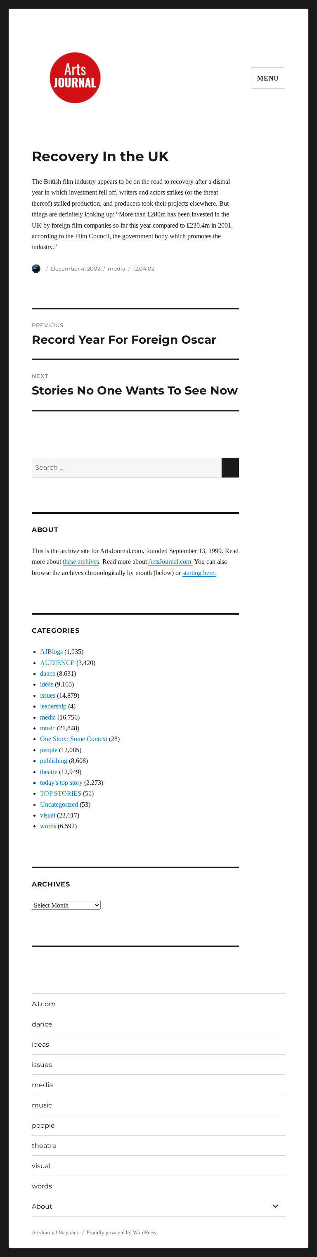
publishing (53, 760)
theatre (48, 771)
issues (47, 695)
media (116, 268)
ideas (46, 684)
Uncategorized (59, 804)
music (47, 728)
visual (47, 815)
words (48, 825)
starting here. (199, 572)
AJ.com (44, 1004)
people (48, 749)
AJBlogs (51, 651)
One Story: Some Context (73, 738)
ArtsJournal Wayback (55, 1232)
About (42, 1206)
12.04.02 (143, 268)
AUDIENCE (57, 662)
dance (47, 673)
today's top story (61, 782)
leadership (53, 706)
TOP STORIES (60, 793)
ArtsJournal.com (170, 561)
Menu (268, 78)
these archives (81, 561)
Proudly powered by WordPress (121, 1232)
